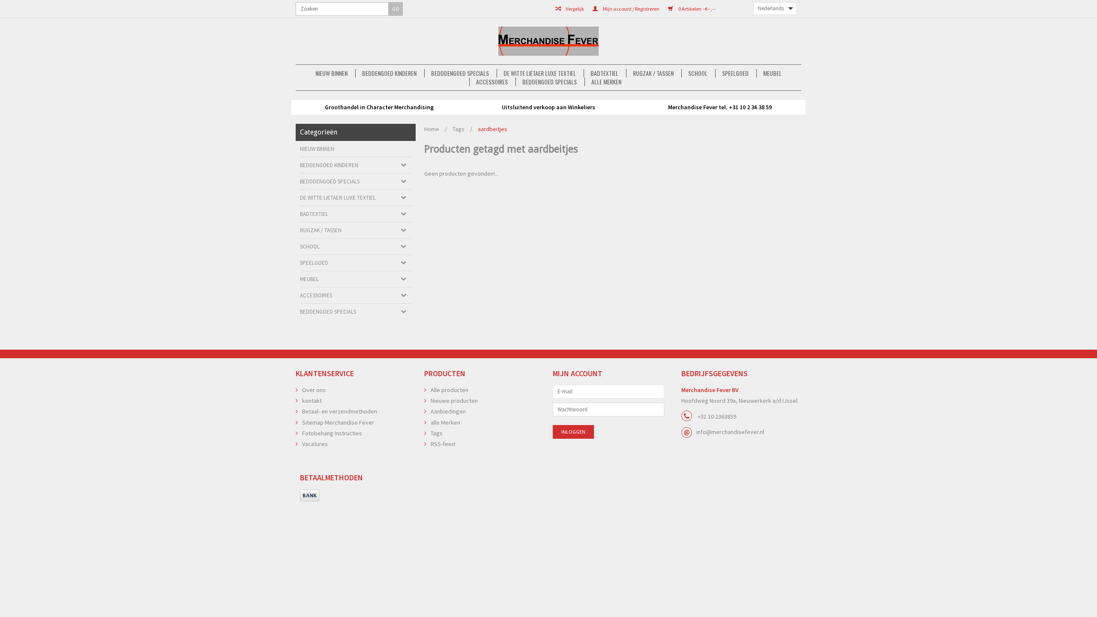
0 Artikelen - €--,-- (696, 9)
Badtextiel (604, 73)
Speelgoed (735, 73)
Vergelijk (574, 9)
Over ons (314, 390)
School (697, 73)
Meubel (772, 73)
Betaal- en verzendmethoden (339, 411)
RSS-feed (443, 444)
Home (431, 129)
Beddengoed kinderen (389, 73)
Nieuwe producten (454, 400)
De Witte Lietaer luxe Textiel (540, 73)
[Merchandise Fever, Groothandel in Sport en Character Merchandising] (548, 41)
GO (395, 9)
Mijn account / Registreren (630, 9)
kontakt (312, 400)
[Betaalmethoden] (309, 495)
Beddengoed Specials (549, 82)
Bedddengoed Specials (460, 73)
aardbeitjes (492, 129)
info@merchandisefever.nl (730, 432)
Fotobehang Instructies (332, 433)
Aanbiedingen (448, 411)
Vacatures (315, 444)
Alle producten (449, 390)
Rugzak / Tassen (653, 73)
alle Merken (606, 82)
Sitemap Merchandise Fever (338, 422)
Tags (459, 129)
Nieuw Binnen (331, 73)
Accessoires (492, 82)
